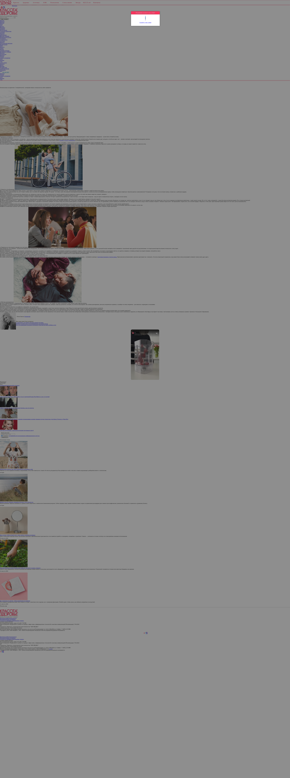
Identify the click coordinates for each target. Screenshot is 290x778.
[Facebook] (145, 17)
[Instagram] (145, 20)
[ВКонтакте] (145, 19)
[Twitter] (145, 16)
